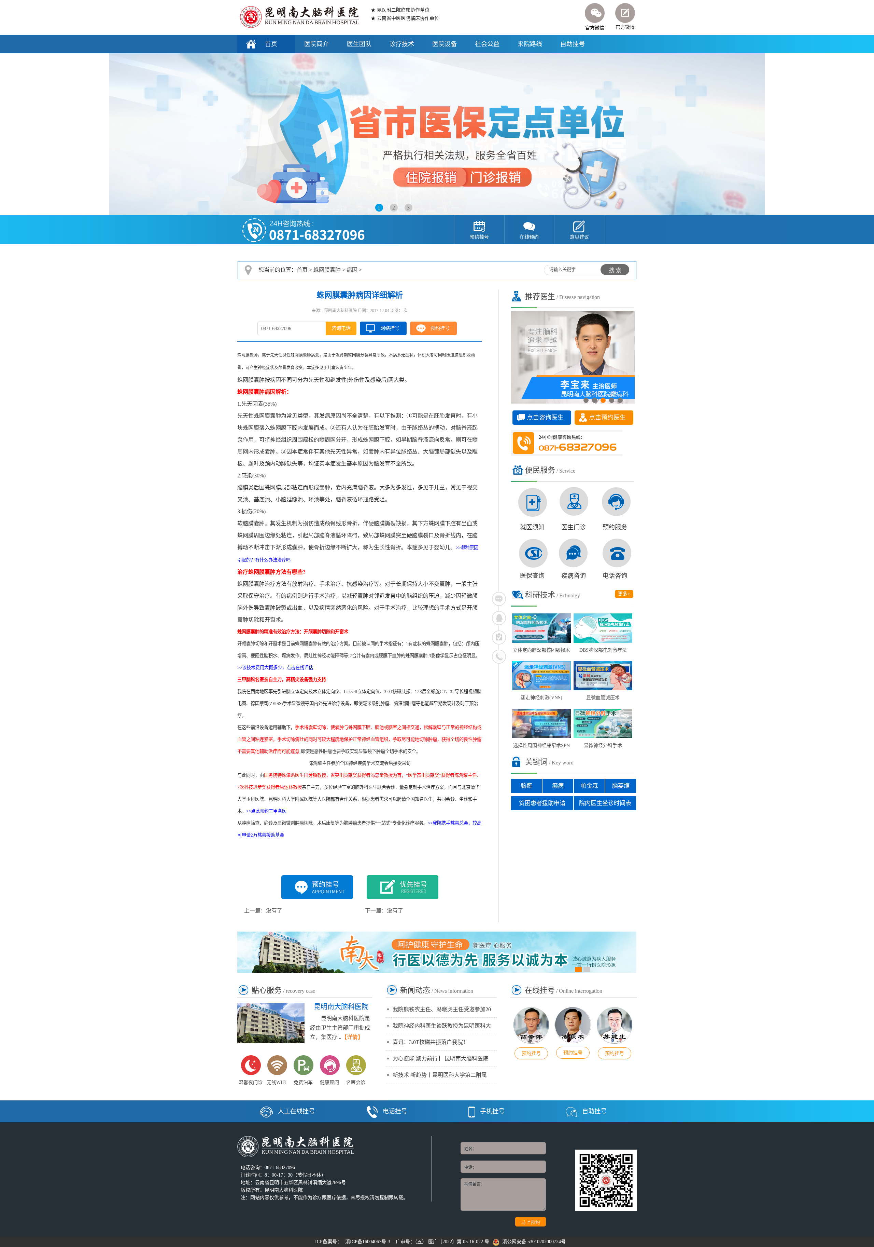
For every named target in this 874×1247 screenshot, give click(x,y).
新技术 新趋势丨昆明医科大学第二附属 (440, 1075)
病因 (352, 270)
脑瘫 (526, 786)
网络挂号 (389, 328)
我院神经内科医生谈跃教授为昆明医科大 (442, 1026)
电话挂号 (395, 1111)
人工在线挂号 (296, 1111)
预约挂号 (440, 328)
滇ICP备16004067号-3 (367, 1241)
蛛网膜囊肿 (327, 270)
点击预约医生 (607, 417)
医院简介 (316, 44)
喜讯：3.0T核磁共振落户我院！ (430, 1042)
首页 (271, 44)
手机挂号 (492, 1111)
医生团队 (359, 44)
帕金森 (589, 786)
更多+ (624, 593)
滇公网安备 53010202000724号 (532, 1241)
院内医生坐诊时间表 (605, 803)
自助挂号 (572, 44)
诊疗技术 (402, 44)
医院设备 (444, 44)
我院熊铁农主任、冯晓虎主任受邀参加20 (442, 1009)
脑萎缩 (621, 786)
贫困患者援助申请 (542, 803)
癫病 (558, 786)
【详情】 (352, 1037)
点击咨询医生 (545, 417)
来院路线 (530, 44)
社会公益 (487, 44)
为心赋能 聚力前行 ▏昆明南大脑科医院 (440, 1058)
